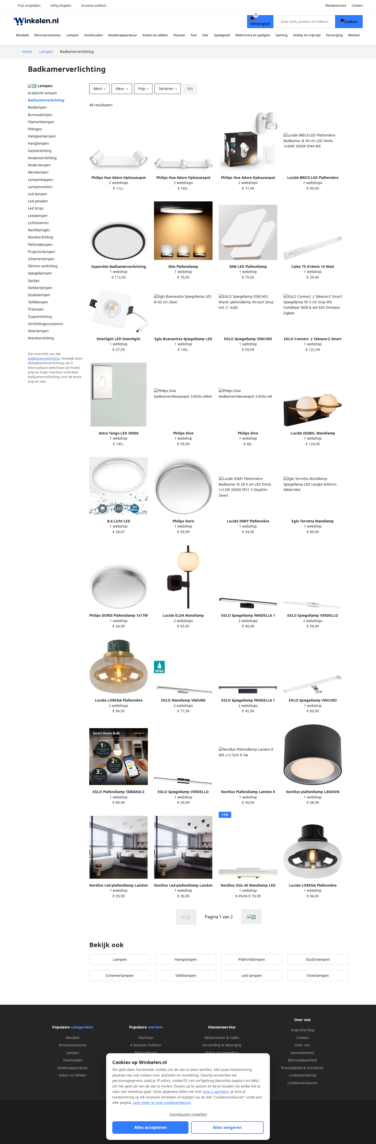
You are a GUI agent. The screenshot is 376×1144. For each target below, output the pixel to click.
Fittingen (35, 129)
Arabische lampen (42, 93)
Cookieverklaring (302, 1075)
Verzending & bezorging (221, 1045)
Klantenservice (335, 5)
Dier (205, 35)
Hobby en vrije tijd (306, 35)
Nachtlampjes (39, 230)
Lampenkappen (40, 179)
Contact (357, 5)
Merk (98, 88)
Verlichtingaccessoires (45, 324)
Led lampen (37, 194)
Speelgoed (222, 35)
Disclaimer (315, 1068)
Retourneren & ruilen (222, 1037)
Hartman (145, 1037)
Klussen (179, 35)
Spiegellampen (40, 273)
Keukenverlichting (42, 158)
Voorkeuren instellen (188, 1114)
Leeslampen (38, 215)
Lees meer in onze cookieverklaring (162, 1102)
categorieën (82, 1027)
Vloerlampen (38, 331)
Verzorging (334, 35)
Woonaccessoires (47, 35)
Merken (354, 35)
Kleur (120, 88)
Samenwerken (302, 1052)
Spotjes (33, 280)
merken (155, 1027)
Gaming (281, 35)
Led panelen (38, 201)
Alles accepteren (150, 1127)
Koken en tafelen (155, 35)
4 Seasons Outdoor (145, 1045)
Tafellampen (38, 302)
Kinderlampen (39, 165)
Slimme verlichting (43, 266)
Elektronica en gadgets (252, 35)
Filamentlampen (41, 122)
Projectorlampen (41, 251)
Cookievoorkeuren (302, 1083)
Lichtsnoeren (38, 223)
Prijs (142, 88)
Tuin (194, 35)
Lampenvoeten (40, 187)
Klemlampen (38, 172)
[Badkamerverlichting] (251, 916)
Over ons (302, 1045)
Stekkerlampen (40, 287)
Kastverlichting (39, 150)
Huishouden (93, 35)
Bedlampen (37, 107)
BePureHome (146, 1052)
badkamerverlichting (44, 358)
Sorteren (166, 88)
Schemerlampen (41, 259)
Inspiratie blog (302, 1030)
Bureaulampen (40, 114)
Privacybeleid (291, 1068)
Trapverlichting (40, 316)
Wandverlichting (41, 338)
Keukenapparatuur (122, 35)
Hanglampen (38, 143)
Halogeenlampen (42, 136)
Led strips (35, 208)
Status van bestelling (221, 1052)
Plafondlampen (40, 244)
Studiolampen (39, 295)
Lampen (72, 35)
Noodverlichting (40, 237)
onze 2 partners (215, 1091)
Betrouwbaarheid (302, 1060)
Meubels (22, 35)
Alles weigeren (227, 1127)
